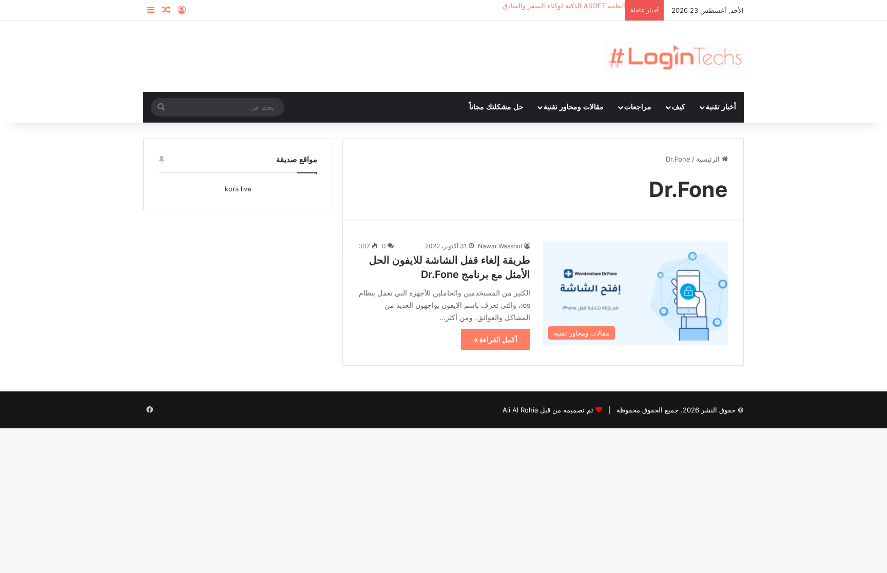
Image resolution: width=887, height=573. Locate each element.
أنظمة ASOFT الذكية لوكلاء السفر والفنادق (564, 6)
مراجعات (637, 107)
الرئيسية (709, 159)
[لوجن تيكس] (674, 56)
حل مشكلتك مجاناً (496, 107)
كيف (678, 107)
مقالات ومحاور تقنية (574, 107)
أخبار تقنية (721, 107)
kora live (238, 189)
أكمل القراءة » (495, 339)
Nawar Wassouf (500, 246)
